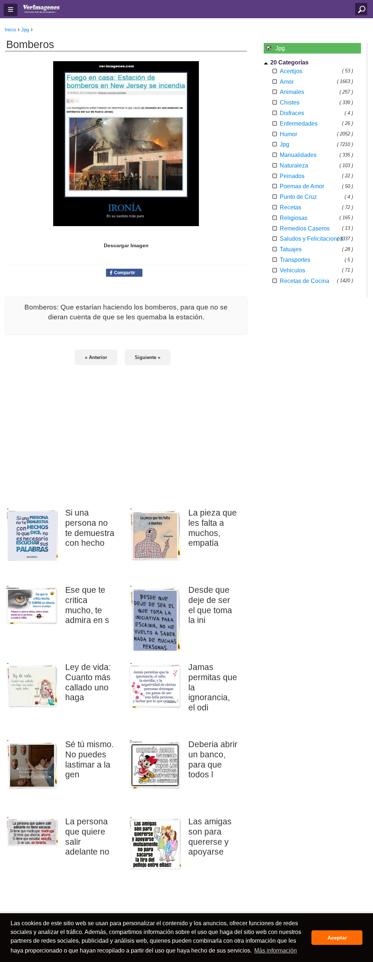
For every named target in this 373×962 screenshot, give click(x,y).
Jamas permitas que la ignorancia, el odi (212, 687)
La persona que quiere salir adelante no (87, 836)
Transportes (295, 260)
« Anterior (96, 357)
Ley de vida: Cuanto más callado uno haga (88, 682)
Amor (287, 82)
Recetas (290, 207)
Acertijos (291, 71)
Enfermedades (299, 124)
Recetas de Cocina (304, 281)
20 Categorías (289, 62)
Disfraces (292, 113)
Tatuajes (291, 249)
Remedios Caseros (305, 228)
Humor (288, 134)
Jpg (284, 144)
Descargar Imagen (126, 245)
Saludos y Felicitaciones (311, 239)
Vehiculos (292, 270)
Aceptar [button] (337, 938)
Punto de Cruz (298, 197)
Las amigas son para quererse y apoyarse (210, 836)
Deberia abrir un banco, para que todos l (212, 759)
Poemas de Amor (302, 186)
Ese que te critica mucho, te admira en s (87, 605)
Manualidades (298, 155)
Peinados (292, 176)
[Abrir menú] (10, 10)
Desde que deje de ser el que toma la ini (210, 605)
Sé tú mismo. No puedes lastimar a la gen (89, 759)
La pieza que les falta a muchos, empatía (212, 528)
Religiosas (293, 218)
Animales (292, 92)
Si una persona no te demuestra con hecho (89, 528)
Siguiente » (147, 357)
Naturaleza (294, 165)
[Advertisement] (126, 432)
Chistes (289, 102)
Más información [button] (275, 950)
